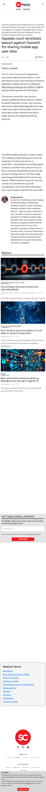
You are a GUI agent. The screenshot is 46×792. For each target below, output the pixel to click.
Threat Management (11, 326)
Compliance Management (24, 30)
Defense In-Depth (11, 681)
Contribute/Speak (16, 767)
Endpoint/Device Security (32, 24)
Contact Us (25, 757)
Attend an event (25, 767)
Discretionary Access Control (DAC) (18, 684)
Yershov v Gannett (10, 68)
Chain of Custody (10, 678)
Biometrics (8, 671)
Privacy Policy (38, 534)
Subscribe (23, 539)
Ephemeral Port (10, 688)
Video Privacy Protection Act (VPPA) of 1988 (21, 87)
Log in (18, 9)
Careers (32, 757)
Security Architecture (11, 24)
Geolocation (8, 698)
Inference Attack (10, 702)
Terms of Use (30, 534)
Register (26, 9)
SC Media (8, 757)
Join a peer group (35, 767)
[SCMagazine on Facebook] (18, 747)
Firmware (7, 695)
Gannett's (29, 106)
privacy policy (30, 783)
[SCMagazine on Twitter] (23, 747)
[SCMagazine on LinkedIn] (28, 747)
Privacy (39, 30)
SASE (3, 374)
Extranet (6, 691)
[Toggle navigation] (3, 4)
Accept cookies (23, 789)
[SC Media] (23, 4)
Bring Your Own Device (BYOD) (16, 674)
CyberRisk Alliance (17, 757)
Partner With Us (23, 770)
